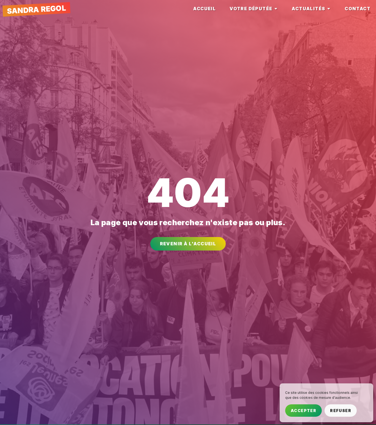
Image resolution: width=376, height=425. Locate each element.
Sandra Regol (36, 9)
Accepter (303, 410)
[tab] (204, 9)
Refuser (340, 410)
